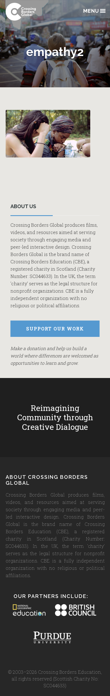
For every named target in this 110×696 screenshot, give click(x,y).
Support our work (55, 329)
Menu (91, 11)
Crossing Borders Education (34, 12)
